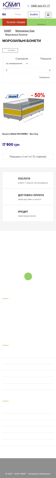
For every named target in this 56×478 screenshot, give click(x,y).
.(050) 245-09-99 (10, 317)
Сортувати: (22, 58)
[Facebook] (24, 463)
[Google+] (32, 463)
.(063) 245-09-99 (10, 314)
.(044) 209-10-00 (10, 321)
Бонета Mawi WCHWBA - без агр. (20, 134)
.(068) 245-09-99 (10, 310)
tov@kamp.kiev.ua (11, 325)
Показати (45, 58)
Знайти (34, 14)
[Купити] (51, 144)
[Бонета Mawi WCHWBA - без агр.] (28, 108)
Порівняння (44, 77)
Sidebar (11, 50)
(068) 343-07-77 (40, 5)
